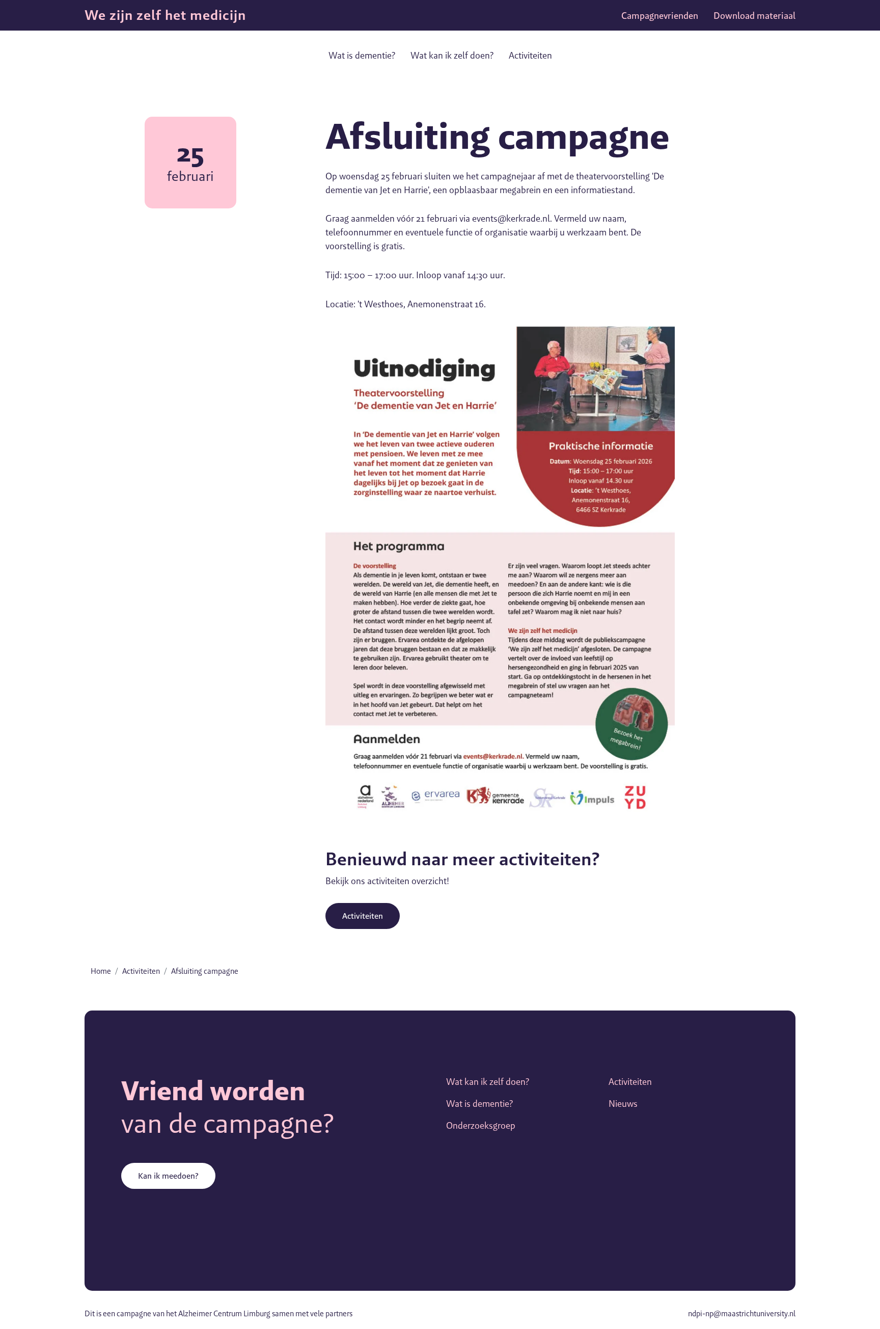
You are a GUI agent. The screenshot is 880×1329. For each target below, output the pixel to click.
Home (101, 971)
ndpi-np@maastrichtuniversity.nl (741, 1313)
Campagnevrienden (659, 15)
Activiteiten (530, 55)
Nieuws (623, 1103)
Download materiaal (754, 15)
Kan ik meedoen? (168, 1176)
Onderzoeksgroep (480, 1125)
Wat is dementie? (361, 55)
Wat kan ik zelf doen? (451, 55)
